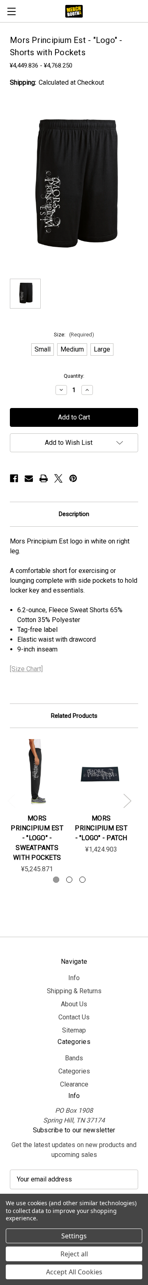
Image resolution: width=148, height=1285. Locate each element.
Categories (74, 1071)
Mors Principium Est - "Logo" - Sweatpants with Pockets (37, 837)
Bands (74, 1058)
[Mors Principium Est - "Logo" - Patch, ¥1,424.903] (101, 773)
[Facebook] (14, 478)
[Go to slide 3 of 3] (82, 880)
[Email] (29, 478)
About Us (74, 1004)
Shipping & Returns (74, 991)
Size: (74, 334)
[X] (58, 478)
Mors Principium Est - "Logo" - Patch (101, 828)
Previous (11, 800)
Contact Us (74, 1017)
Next (127, 800)
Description (74, 514)
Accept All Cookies (74, 1271)
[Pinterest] (73, 478)
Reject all (74, 1253)
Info (74, 978)
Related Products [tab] (74, 715)
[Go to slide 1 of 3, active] (56, 880)
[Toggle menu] (11, 11)
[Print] (43, 478)
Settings (74, 1235)
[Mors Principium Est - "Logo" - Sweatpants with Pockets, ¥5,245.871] (37, 773)
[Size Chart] (26, 669)
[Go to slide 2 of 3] (69, 880)
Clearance (74, 1084)
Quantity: (74, 376)
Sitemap (74, 1030)
